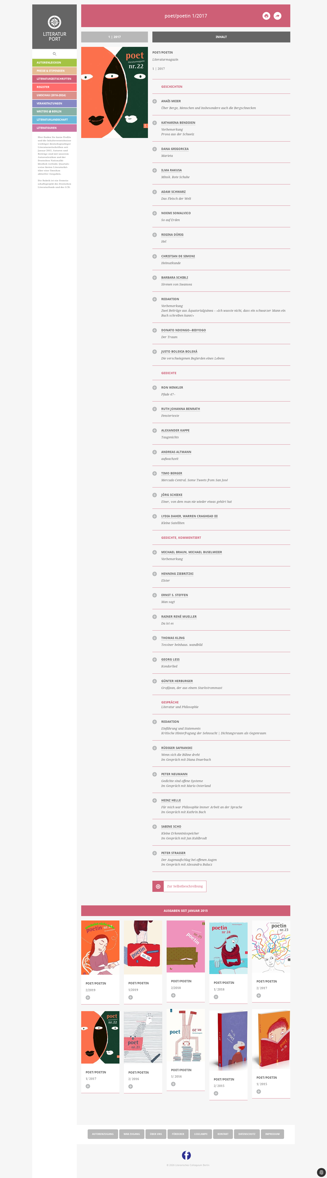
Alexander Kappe (175, 430)
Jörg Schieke (171, 495)
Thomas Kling (173, 638)
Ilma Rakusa (171, 170)
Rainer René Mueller (179, 616)
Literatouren (47, 128)
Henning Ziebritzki (177, 573)
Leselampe (201, 1134)
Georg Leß (170, 659)
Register (43, 87)
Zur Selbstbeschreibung (185, 886)
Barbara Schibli (174, 277)
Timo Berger (171, 473)
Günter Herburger (177, 681)
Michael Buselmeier (205, 552)
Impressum (272, 1134)
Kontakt (223, 1134)
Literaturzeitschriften (54, 79)
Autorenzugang (103, 1134)
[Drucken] (266, 16)
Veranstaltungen (49, 103)
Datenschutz (246, 1134)
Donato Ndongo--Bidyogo (183, 330)
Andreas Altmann (176, 452)
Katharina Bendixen (178, 122)
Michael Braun (174, 552)
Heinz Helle (171, 800)
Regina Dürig (172, 234)
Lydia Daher (171, 516)
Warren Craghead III (200, 516)
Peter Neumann (174, 774)
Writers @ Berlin (49, 111)
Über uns (156, 1134)
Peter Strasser (173, 853)
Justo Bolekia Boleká (179, 351)
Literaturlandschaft (52, 120)
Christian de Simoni (178, 256)
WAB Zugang (132, 1134)
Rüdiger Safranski (176, 748)
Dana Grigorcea (175, 149)
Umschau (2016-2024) (51, 95)
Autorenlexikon (49, 62)
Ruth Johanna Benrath (180, 409)
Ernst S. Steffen (174, 595)
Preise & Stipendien (51, 71)
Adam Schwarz (173, 192)
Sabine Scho (171, 826)
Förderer (178, 1134)
